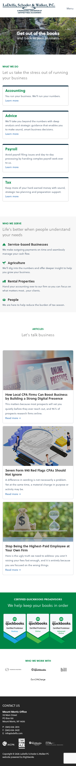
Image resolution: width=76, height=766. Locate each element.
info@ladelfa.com (13, 733)
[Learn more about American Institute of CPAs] (8, 743)
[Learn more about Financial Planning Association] (54, 743)
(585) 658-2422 (12, 730)
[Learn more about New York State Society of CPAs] (21, 743)
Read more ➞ (38, 418)
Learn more (23, 100)
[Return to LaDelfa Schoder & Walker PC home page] (28, 8)
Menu (70, 8)
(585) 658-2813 (12, 726)
